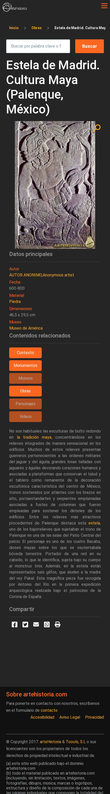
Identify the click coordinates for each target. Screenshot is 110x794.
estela (94, 523)
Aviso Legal (69, 717)
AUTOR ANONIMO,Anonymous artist (41, 275)
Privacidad (94, 717)
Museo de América (26, 328)
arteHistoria (50, 741)
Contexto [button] (25, 352)
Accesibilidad (42, 717)
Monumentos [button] (25, 365)
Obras (36, 28)
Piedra (15, 301)
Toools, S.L (76, 741)
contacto (49, 710)
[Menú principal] (104, 5)
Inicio (14, 28)
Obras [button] (25, 391)
